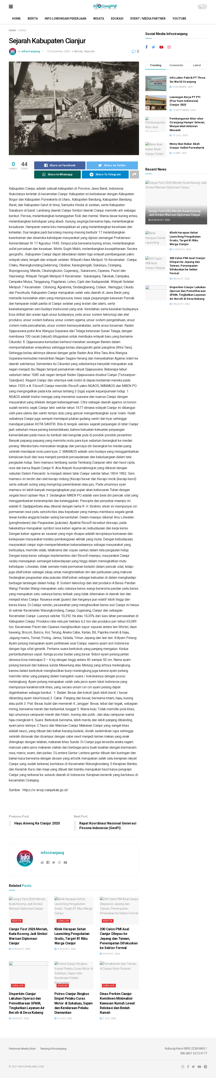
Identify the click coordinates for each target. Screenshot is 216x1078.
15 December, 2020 (58, 51)
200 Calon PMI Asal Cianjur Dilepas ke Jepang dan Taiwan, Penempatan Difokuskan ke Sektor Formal (119, 938)
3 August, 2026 (20, 1018)
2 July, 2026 (109, 1018)
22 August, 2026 (20, 949)
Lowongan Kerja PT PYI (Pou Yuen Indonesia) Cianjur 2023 (185, 100)
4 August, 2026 (111, 953)
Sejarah (89, 51)
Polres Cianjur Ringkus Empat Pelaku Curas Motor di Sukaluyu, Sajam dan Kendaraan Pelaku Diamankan (73, 1003)
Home (16, 18)
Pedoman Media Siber (22, 1048)
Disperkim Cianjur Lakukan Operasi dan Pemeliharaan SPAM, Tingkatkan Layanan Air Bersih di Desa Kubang (27, 1003)
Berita (33, 18)
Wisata (98, 18)
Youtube (179, 18)
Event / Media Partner (148, 18)
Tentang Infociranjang (53, 1048)
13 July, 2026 (64, 1018)
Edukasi (117, 18)
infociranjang (31, 51)
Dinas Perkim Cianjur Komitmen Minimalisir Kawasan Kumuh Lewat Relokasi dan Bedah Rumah (117, 1003)
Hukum (63, 985)
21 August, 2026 (66, 949)
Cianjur (63, 921)
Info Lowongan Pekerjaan (65, 18)
